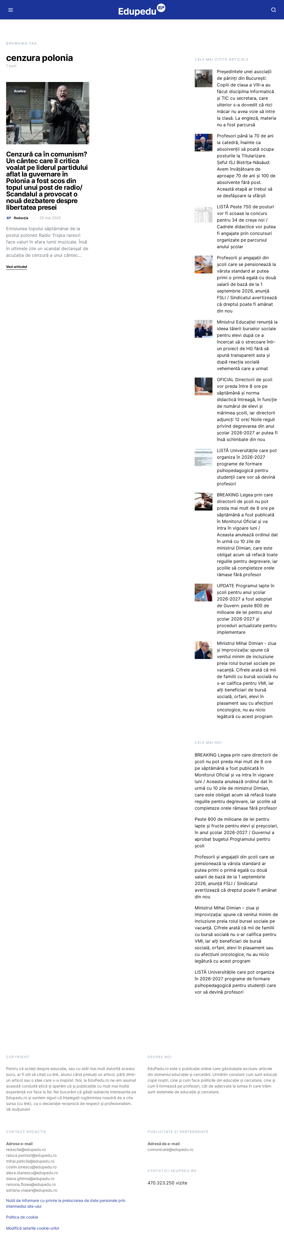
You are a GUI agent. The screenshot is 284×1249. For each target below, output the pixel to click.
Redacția (21, 218)
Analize (20, 91)
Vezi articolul (16, 267)
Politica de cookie (22, 1217)
